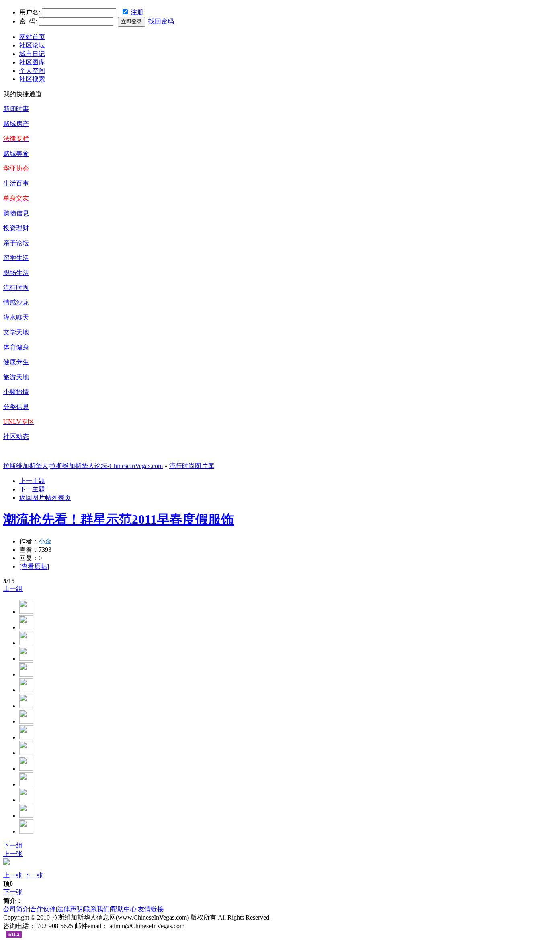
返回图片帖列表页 (45, 497)
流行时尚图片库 (191, 465)
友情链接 (151, 909)
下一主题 (32, 489)
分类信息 (16, 406)
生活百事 (16, 183)
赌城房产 (16, 123)
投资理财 (16, 228)
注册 (137, 12)
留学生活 (16, 257)
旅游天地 (16, 377)
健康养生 (16, 362)
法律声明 (70, 909)
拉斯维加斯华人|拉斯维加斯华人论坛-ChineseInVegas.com (83, 465)
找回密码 (161, 21)
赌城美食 (16, 153)
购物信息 (16, 213)
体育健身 (16, 347)
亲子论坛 (16, 242)
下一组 (13, 845)
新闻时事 (16, 108)
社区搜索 (32, 79)
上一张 (13, 853)
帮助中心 (124, 909)
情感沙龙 (16, 302)
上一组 (13, 588)
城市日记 (32, 53)
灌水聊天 (16, 317)
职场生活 (16, 272)
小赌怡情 (16, 391)
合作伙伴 (43, 909)
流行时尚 (16, 287)
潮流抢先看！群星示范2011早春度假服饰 (118, 519)
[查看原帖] (34, 566)
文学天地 (16, 332)
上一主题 (32, 480)
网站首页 (32, 36)
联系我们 (97, 909)
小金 (45, 541)
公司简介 (16, 909)
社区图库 (32, 62)
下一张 (33, 875)
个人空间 (32, 70)
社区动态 (16, 436)
